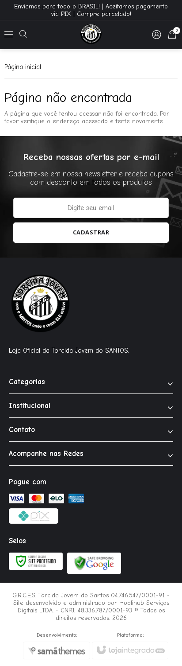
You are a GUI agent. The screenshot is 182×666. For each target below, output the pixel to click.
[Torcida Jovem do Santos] (91, 34)
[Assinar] (91, 232)
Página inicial (22, 67)
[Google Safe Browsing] (94, 562)
